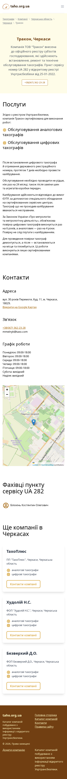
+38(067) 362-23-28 (35, 82)
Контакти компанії (23, 584)
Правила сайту (44, 726)
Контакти (41, 723)
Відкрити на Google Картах (20, 307)
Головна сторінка (46, 715)
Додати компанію (14, 750)
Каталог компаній (46, 719)
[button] (34, 422)
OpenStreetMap (47, 464)
